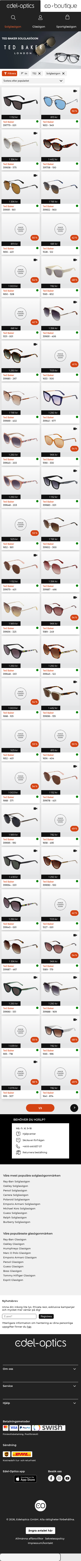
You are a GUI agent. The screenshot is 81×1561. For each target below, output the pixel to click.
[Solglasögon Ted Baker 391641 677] (60, 396)
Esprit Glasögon (13, 1279)
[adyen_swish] (48, 1428)
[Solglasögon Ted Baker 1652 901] (21, 523)
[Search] (13, 17)
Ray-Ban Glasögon (14, 1239)
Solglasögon (13, 26)
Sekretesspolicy (54, 1538)
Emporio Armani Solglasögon (21, 1203)
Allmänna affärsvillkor (29, 1538)
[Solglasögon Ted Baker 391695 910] (21, 818)
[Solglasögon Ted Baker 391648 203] (21, 481)
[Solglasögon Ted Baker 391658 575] (21, 143)
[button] (20, 6)
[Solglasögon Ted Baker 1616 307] (21, 1072)
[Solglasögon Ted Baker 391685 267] (21, 354)
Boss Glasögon (12, 1270)
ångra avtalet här (40, 1530)
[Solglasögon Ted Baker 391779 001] (21, 101)
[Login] (40, 17)
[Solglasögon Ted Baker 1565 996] (60, 1029)
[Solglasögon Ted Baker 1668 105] (21, 692)
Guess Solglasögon (15, 1212)
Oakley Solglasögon (15, 1185)
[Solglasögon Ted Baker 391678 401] (60, 776)
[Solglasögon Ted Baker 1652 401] (21, 734)
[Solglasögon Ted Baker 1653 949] (60, 101)
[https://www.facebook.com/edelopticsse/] (51, 1479)
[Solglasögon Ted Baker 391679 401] (21, 565)
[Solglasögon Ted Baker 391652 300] (60, 523)
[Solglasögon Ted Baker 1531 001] (21, 312)
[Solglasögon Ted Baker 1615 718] (21, 1029)
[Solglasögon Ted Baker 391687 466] (60, 565)
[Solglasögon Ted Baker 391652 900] (60, 185)
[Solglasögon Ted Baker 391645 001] (21, 903)
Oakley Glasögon (13, 1243)
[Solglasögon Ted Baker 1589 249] (60, 607)
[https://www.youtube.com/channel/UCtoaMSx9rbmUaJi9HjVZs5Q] (67, 1479)
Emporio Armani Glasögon (20, 1257)
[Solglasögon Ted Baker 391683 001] (60, 481)
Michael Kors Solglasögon (19, 1208)
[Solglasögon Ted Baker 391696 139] (60, 692)
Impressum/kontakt (40, 1542)
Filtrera (12, 73)
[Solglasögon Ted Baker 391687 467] (21, 945)
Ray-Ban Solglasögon (16, 1181)
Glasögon (38, 26)
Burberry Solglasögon (16, 1221)
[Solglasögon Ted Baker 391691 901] (21, 185)
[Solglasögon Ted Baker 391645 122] (60, 650)
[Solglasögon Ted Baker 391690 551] (21, 987)
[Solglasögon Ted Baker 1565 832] (60, 270)
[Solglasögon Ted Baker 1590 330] (60, 439)
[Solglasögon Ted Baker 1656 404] (60, 734)
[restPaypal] (25, 1428)
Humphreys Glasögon (17, 1248)
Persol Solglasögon (15, 1190)
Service (8, 1386)
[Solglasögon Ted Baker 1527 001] (60, 903)
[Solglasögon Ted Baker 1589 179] (60, 945)
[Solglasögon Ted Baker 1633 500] (60, 354)
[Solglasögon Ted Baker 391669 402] (21, 396)
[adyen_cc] (5, 1428)
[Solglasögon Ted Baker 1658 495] (60, 818)
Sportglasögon (66, 26)
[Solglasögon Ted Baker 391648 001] (21, 650)
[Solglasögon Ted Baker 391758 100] (60, 143)
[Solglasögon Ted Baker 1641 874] (60, 1072)
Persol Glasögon (13, 1261)
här (29, 1326)
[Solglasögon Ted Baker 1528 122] (60, 227)
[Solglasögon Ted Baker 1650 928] (21, 270)
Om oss (8, 1369)
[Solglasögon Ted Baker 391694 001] (21, 861)
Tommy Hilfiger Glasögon (19, 1275)
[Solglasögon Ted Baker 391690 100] (60, 861)
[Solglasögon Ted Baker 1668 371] (21, 776)
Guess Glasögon (13, 1266)
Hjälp (6, 1403)
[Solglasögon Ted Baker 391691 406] (60, 312)
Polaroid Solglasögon (16, 1199)
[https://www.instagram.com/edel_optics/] (59, 1479)
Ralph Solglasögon (15, 1217)
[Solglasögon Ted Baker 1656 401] (21, 227)
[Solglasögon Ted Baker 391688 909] (60, 987)
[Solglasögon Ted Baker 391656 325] (21, 607)
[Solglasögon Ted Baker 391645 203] (21, 439)
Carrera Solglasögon (15, 1194)
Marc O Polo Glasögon (17, 1252)
